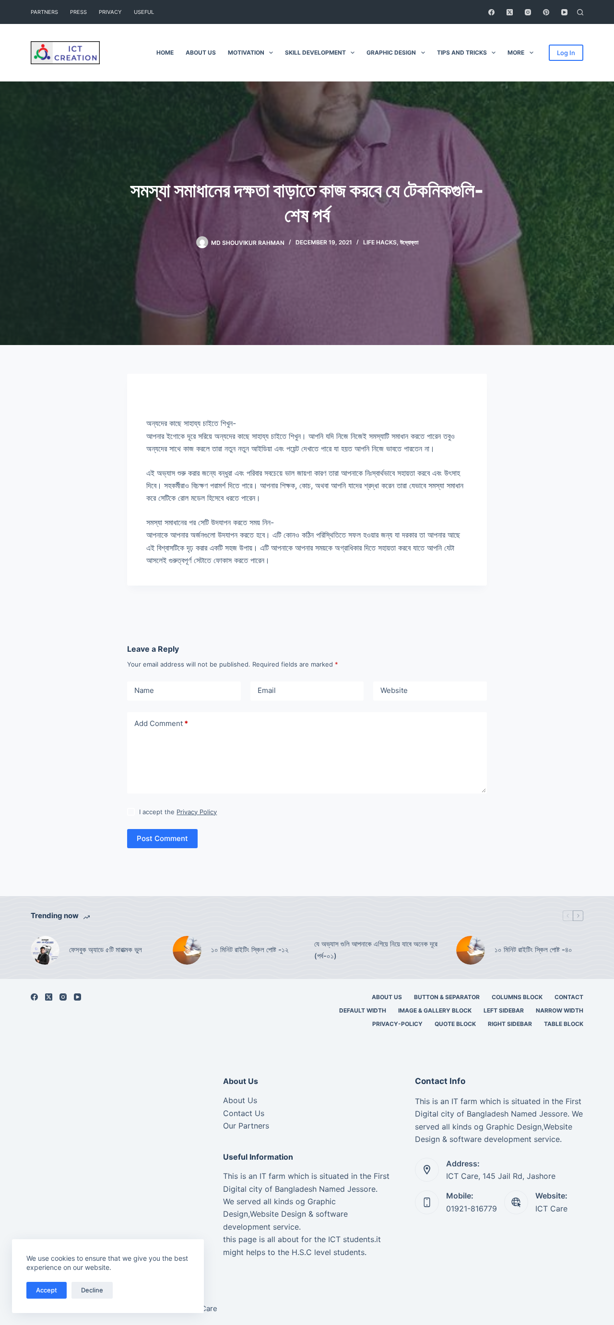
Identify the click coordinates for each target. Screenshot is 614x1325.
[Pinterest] (546, 12)
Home (165, 52)
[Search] (580, 12)
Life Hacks (380, 242)
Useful (144, 12)
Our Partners (246, 1125)
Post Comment (162, 838)
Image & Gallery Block (435, 1010)
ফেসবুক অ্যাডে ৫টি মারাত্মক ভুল (105, 949)
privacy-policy (397, 1023)
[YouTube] (564, 12)
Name (144, 690)
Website (394, 690)
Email (267, 690)
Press (78, 12)
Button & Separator (447, 997)
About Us (201, 52)
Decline (92, 1290)
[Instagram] (528, 12)
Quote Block (455, 1023)
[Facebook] (491, 12)
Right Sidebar (510, 1023)
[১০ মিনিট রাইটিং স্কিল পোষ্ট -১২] (187, 950)
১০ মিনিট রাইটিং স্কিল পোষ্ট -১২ (249, 949)
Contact (569, 997)
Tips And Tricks (462, 52)
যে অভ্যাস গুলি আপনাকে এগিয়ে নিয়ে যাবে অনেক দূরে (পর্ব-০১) (375, 949)
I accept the (178, 812)
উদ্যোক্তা (409, 242)
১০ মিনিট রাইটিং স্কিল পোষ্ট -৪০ (533, 949)
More (516, 52)
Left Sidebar (504, 1010)
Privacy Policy (197, 812)
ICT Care (551, 1208)
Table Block (563, 1023)
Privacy (110, 12)
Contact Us (243, 1113)
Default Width (362, 1010)
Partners (44, 12)
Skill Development (315, 52)
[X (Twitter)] (510, 12)
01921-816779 (471, 1208)
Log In (566, 53)
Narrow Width (559, 1010)
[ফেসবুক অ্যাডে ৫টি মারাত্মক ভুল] (45, 950)
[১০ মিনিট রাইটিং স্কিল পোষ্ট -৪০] (470, 950)
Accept (46, 1290)
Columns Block (517, 997)
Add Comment (161, 723)
